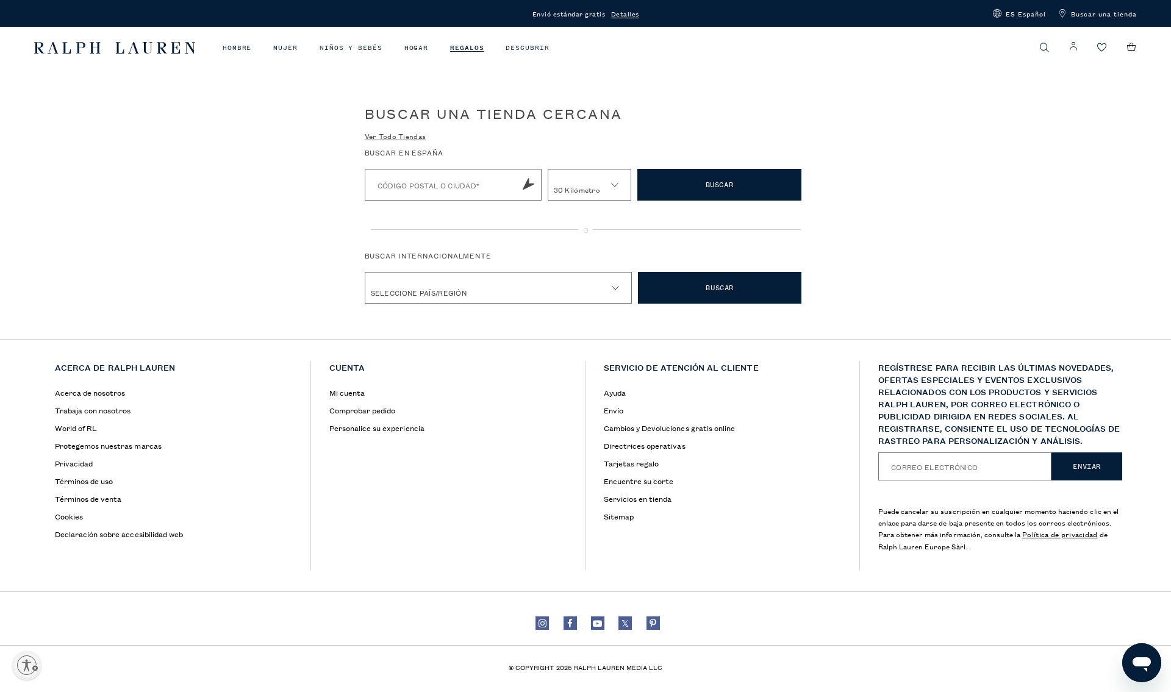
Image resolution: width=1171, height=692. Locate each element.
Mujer (285, 47)
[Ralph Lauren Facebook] (570, 623)
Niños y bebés (351, 47)
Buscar (720, 185)
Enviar (1087, 466)
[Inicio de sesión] (1073, 46)
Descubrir (527, 47)
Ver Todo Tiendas (395, 135)
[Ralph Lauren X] (625, 623)
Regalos (467, 47)
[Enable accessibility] (26, 665)
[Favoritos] (1102, 48)
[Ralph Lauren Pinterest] (653, 623)
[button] (1019, 13)
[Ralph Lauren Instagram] (542, 623)
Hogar (416, 47)
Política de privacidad (1060, 534)
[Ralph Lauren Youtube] (597, 623)
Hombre (237, 47)
